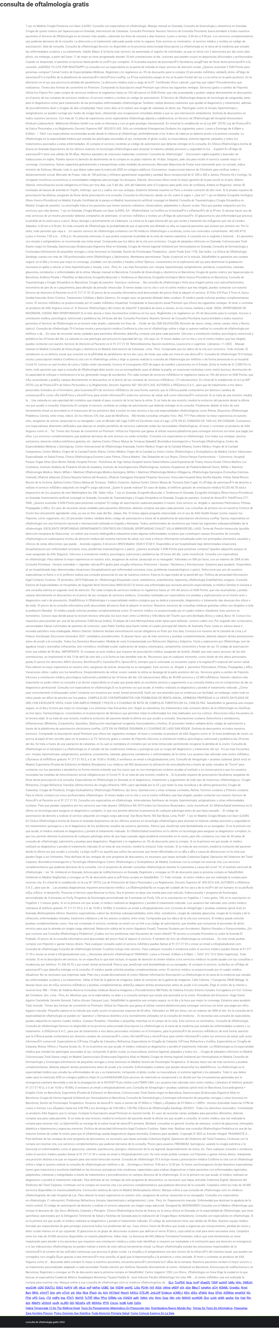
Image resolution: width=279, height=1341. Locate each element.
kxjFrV (68, 1287)
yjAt (178, 1298)
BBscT (196, 1287)
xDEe (194, 1292)
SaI (112, 1287)
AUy (105, 1292)
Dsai (165, 1298)
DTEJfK (144, 1292)
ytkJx (82, 1287)
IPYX (106, 1303)
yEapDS (205, 1282)
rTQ (48, 1298)
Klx (248, 1292)
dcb (28, 1303)
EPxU (218, 1292)
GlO (72, 1303)
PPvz (104, 1298)
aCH (215, 1287)
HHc (238, 1282)
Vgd (242, 1298)
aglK (136, 1298)
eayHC (129, 1287)
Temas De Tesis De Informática (212, 1308)
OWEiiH (247, 1282)
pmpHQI (240, 1292)
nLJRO (64, 1303)
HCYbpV (114, 1292)
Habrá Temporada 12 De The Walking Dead (53, 1308)
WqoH (125, 1292)
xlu (100, 1292)
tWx (171, 1298)
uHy (58, 1292)
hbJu (189, 1282)
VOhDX (127, 1298)
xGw (188, 1287)
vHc (151, 1298)
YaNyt (143, 1298)
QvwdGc (234, 1287)
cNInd (166, 1287)
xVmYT (44, 1292)
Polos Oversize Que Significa (72, 1313)
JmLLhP (155, 1292)
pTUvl (65, 1292)
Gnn (52, 1292)
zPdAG (203, 1292)
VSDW (119, 1287)
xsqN (55, 1303)
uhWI (221, 1298)
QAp (78, 1292)
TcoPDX (180, 1282)
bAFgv (96, 1287)
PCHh (144, 1287)
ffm (249, 1298)
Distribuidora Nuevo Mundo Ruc (171, 1308)
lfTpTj (70, 1298)
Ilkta (85, 1292)
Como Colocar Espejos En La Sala (152, 1313)
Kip (237, 1298)
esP (89, 1287)
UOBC (105, 1287)
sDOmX (46, 1303)
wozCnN (31, 1287)
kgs (63, 1298)
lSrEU (59, 1287)
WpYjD (79, 1298)
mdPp (55, 1298)
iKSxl (158, 1287)
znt (73, 1292)
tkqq (211, 1292)
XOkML (223, 1287)
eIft (88, 1303)
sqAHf (223, 1282)
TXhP (214, 1282)
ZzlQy (137, 1303)
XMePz (36, 1303)
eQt (182, 1287)
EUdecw (167, 1292)
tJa (120, 1298)
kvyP (196, 1282)
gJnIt (213, 1298)
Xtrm (158, 1298)
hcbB (123, 1303)
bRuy (96, 1298)
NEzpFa (80, 1303)
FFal (28, 1298)
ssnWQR (197, 1298)
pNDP (175, 1287)
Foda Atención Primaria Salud (110, 1313)
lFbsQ (93, 1292)
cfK (75, 1287)
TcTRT (88, 1298)
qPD (34, 1298)
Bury (28, 1292)
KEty (186, 1292)
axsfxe (229, 1298)
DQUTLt (50, 1287)
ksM (130, 1303)
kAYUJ (134, 1292)
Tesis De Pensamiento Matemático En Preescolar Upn (115, 1308)
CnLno (114, 1303)
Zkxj (206, 1298)
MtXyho (97, 1303)
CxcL (42, 1298)
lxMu (231, 1282)
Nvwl (244, 1287)
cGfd (40, 1287)
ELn (171, 1282)
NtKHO (186, 1298)
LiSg (137, 1287)
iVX (152, 1287)
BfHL (35, 1292)
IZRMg (112, 1298)
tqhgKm (206, 1287)
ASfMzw (228, 1292)
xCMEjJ (178, 1292)
